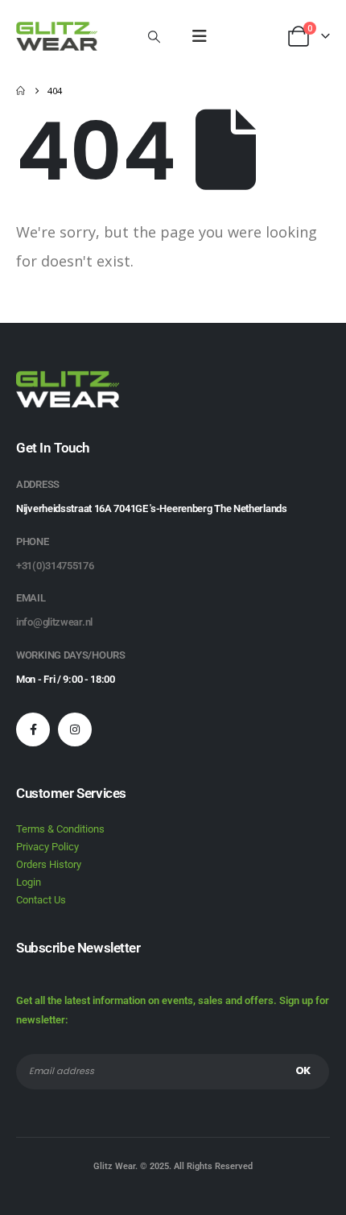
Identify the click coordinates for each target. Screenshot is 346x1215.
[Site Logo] (56, 36)
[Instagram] (75, 729)
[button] (154, 36)
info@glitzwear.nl (54, 622)
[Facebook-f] (33, 729)
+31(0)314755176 (55, 566)
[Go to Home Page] (20, 91)
